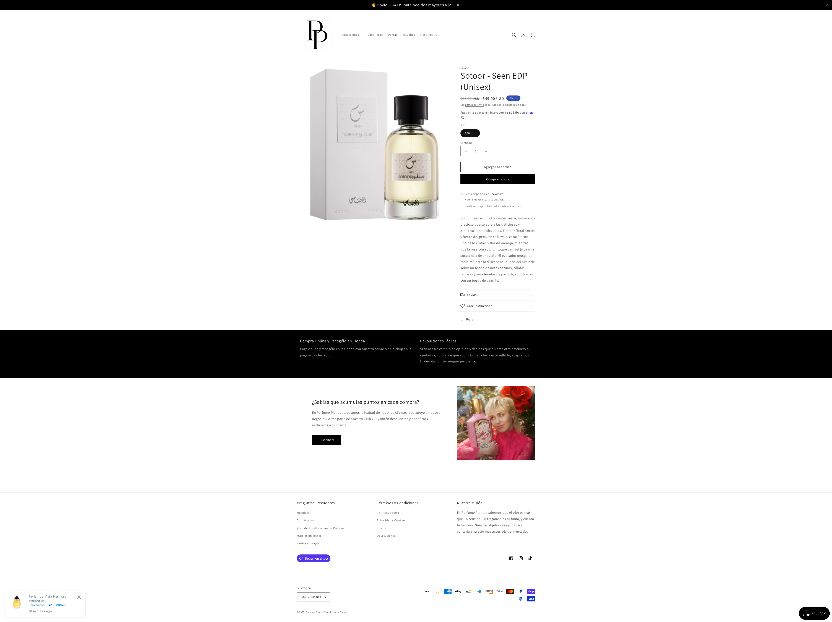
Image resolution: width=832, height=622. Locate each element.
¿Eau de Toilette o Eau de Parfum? (320, 528)
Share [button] (469, 319)
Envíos (381, 528)
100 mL (470, 133)
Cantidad (466, 143)
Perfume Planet (315, 612)
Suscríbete (326, 440)
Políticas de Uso (388, 513)
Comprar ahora (498, 179)
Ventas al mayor (308, 543)
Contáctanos (306, 520)
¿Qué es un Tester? (310, 536)
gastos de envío (474, 104)
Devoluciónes (386, 536)
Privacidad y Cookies (391, 520)
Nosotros (303, 513)
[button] (352, 34)
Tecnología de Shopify (336, 612)
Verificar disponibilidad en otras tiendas (493, 206)
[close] (827, 5)
